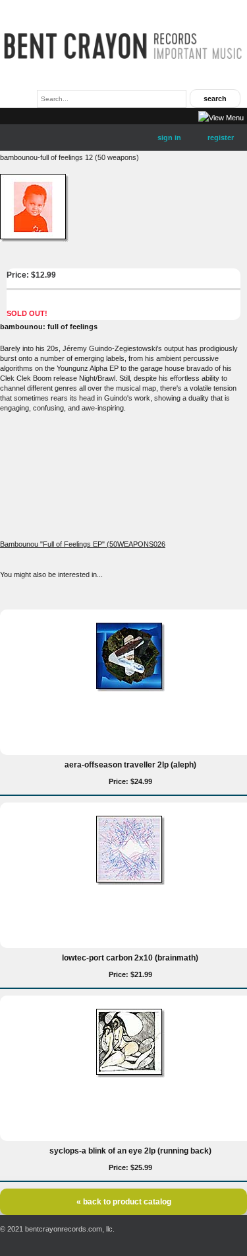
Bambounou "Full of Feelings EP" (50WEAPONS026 (82, 544)
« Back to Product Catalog (123, 1201)
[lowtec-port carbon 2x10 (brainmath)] (130, 882)
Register (220, 137)
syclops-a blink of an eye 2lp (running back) (130, 1151)
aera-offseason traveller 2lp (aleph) (130, 764)
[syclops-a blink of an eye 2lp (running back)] (130, 1075)
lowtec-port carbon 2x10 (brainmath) (130, 957)
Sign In (169, 137)
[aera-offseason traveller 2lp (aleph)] (130, 689)
